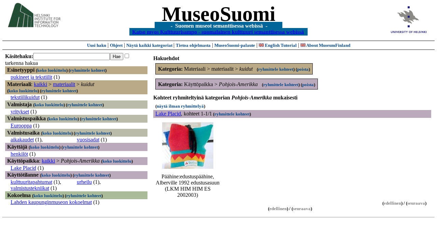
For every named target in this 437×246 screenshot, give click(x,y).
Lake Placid (23, 168)
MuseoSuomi (219, 14)
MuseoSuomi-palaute (234, 45)
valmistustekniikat (30, 188)
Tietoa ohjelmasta (193, 45)
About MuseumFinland (328, 45)
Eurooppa (21, 125)
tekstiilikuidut (25, 97)
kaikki (40, 84)
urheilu (84, 182)
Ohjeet (116, 45)
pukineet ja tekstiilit (31, 77)
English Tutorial (280, 45)
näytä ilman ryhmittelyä (180, 106)
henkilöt (19, 154)
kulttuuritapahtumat (31, 182)
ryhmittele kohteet (87, 70)
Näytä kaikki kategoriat (149, 45)
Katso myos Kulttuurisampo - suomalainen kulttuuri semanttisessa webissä (218, 32)
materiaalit (64, 84)
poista (303, 69)
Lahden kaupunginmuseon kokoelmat (51, 202)
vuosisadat (88, 139)
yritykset (20, 111)
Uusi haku (96, 45)
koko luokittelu (51, 70)
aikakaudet (22, 139)
